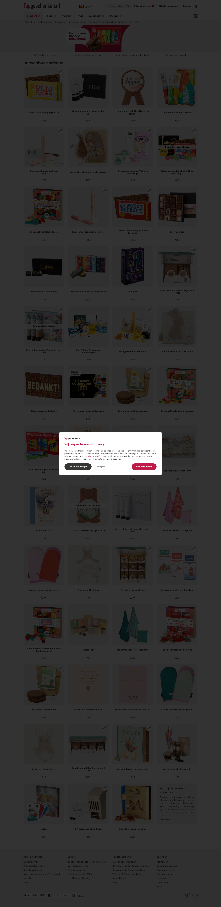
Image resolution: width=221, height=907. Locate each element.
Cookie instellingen (78, 466)
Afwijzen (101, 466)
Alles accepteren (144, 466)
